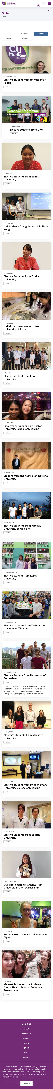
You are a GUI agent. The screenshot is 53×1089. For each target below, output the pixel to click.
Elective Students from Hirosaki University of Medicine (22, 527)
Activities (25, 39)
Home (4, 17)
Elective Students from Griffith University (22, 178)
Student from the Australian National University (26, 477)
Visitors (9, 39)
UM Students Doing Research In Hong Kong (26, 228)
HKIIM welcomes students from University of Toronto (22, 328)
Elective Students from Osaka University (21, 278)
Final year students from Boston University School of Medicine (23, 428)
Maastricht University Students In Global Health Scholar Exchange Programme (24, 987)
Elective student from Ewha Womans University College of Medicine (26, 786)
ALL (9, 34)
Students (41, 34)
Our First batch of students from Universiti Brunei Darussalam (23, 886)
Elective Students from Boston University (22, 836)
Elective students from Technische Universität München (24, 627)
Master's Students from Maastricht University (24, 737)
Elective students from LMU (26, 129)
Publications (25, 34)
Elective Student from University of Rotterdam (25, 677)
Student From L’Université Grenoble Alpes (25, 936)
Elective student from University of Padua (24, 81)
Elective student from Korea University (20, 378)
